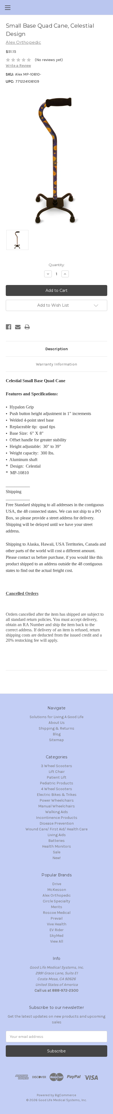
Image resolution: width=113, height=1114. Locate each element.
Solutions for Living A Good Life (56, 717)
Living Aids (56, 835)
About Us (57, 722)
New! (56, 858)
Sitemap (56, 740)
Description (56, 348)
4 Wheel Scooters (56, 789)
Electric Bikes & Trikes (57, 794)
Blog (57, 734)
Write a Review (18, 65)
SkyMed (56, 935)
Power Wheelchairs (56, 800)
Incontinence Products (56, 817)
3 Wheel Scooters (56, 766)
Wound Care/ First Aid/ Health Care (56, 829)
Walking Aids (56, 812)
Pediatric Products (56, 783)
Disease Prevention (56, 823)
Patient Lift (56, 777)
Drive (56, 884)
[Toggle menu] (7, 7)
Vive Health (56, 924)
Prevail (56, 918)
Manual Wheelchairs (56, 806)
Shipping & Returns (56, 728)
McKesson (56, 889)
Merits (56, 907)
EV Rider (56, 930)
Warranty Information (56, 364)
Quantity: (57, 265)
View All (56, 941)
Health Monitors (56, 846)
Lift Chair (57, 771)
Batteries (56, 840)
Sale (56, 852)
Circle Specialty (56, 901)
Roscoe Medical (56, 912)
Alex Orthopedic (57, 895)
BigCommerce (65, 1095)
